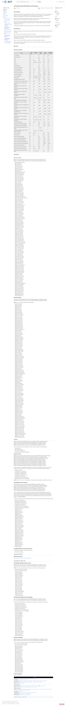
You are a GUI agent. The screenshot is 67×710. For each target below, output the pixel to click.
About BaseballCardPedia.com (11, 703)
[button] (3, 2)
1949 (19, 678)
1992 (24, 679)
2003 (27, 689)
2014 (47, 689)
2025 (28, 690)
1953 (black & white (28, 678)
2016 (51, 689)
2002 (26, 689)
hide (8, 7)
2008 (36, 689)
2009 (38, 689)
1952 (25, 678)
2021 (21, 690)
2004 (29, 689)
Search (39, 1)
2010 (40, 689)
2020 (20, 690)
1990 (20, 679)
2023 (25, 690)
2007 (35, 689)
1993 (25, 679)
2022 (23, 690)
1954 (34, 678)
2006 (33, 689)
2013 (45, 689)
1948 (18, 678)
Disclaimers (18, 703)
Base (15, 55)
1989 (18, 679)
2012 (43, 689)
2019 (18, 690)
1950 (21, 678)
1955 (36, 678)
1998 (19, 689)
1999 (20, 689)
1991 (22, 679)
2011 (42, 689)
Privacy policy (4, 703)
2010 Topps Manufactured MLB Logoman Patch (23, 558)
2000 (22, 689)
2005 (31, 689)
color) (32, 678)
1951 (23, 678)
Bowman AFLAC (18, 675)
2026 (36, 692)
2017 (14, 690)
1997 (17, 689)
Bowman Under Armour (27, 694)
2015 (49, 689)
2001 (24, 689)
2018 (16, 690)
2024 (27, 690)
